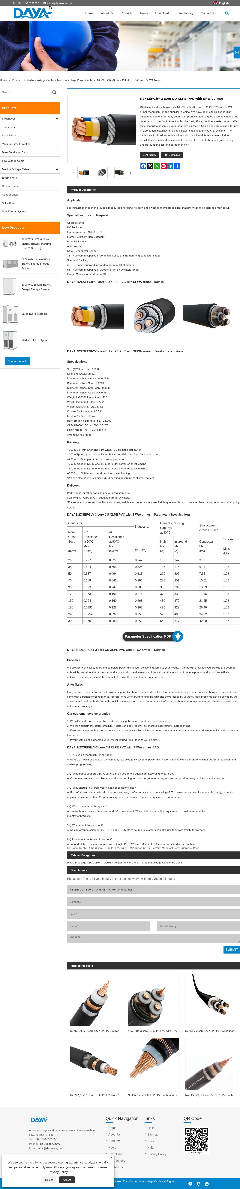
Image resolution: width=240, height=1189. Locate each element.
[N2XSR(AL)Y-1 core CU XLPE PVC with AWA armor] (96, 1063)
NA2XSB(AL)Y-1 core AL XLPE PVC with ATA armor (212, 1094)
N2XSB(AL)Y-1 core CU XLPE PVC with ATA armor (97, 1030)
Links (150, 1128)
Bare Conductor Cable (15, 152)
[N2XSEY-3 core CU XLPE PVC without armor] (211, 999)
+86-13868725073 (49, 1143)
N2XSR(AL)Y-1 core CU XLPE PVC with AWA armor (97, 1094)
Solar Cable (9, 203)
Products (127, 13)
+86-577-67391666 (27, 3)
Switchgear (8, 118)
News (144, 13)
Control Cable (10, 194)
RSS (150, 1141)
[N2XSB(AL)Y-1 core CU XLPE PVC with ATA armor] (96, 999)
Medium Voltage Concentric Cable (162, 862)
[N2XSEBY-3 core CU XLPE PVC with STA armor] (153, 999)
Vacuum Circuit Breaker (16, 143)
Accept (67, 1179)
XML (150, 1147)
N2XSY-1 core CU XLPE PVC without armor (153, 1094)
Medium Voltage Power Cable (74, 80)
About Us (107, 13)
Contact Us (208, 13)
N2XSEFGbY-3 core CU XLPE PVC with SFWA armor (129, 80)
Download (162, 13)
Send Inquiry (184, 13)
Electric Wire (9, 177)
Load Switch (9, 135)
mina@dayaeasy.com (60, 3)
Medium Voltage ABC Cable (83, 862)
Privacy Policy (58, 1172)
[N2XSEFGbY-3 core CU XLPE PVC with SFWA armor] (83, 173)
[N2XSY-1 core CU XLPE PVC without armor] (153, 1063)
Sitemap (152, 1134)
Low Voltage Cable (13, 160)
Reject (49, 1179)
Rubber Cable (10, 186)
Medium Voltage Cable (39, 80)
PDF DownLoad (172, 155)
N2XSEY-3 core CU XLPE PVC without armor (211, 1030)
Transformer (9, 127)
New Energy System (14, 211)
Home (89, 13)
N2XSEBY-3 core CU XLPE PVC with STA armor (155, 1030)
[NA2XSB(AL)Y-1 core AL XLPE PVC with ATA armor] (211, 1063)
